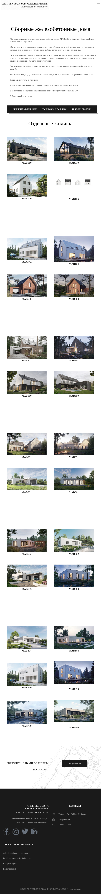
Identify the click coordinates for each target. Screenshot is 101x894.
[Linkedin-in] (34, 831)
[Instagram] (15, 831)
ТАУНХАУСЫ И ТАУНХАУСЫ (55, 109)
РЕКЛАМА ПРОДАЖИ (81, 109)
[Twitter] (25, 831)
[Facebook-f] (6, 831)
